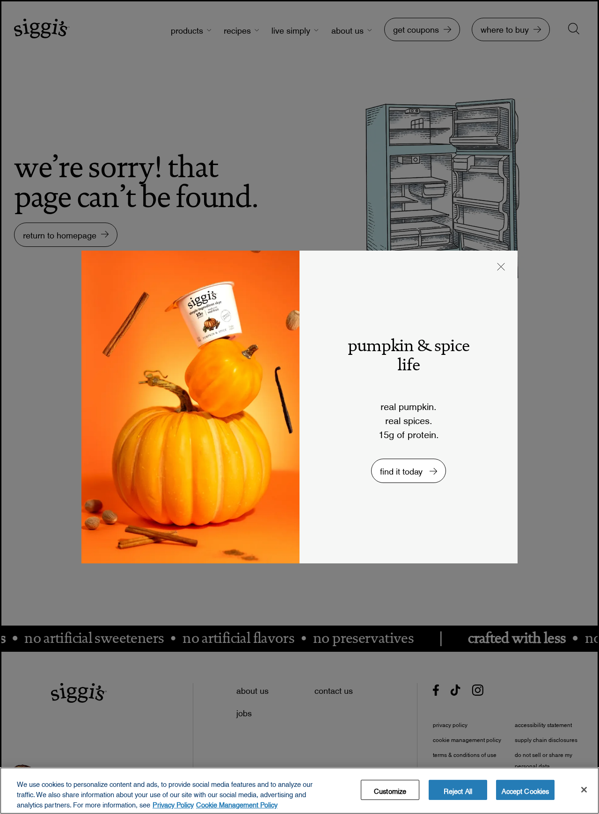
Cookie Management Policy (237, 803)
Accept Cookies (525, 790)
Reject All (458, 790)
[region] (299, 790)
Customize (390, 790)
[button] (501, 267)
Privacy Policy (173, 803)
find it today (402, 469)
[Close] (584, 789)
